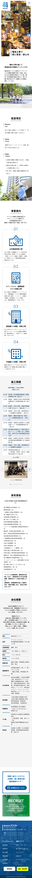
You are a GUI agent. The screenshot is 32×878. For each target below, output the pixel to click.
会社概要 (5, 860)
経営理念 (5, 845)
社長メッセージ (20, 845)
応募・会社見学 (22, 869)
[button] (11, 484)
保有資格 (5, 856)
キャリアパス (20, 852)
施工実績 (5, 852)
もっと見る (16, 457)
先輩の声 (18, 856)
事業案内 (5, 849)
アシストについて (7, 841)
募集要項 (9, 869)
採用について (20, 841)
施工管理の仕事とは (22, 849)
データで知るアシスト (22, 860)
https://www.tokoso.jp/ (19, 709)
